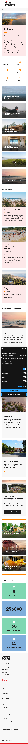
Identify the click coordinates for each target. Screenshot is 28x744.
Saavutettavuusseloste (7, 740)
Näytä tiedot (21, 386)
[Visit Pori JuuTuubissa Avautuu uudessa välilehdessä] (6, 680)
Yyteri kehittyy (5, 731)
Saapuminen (5, 707)
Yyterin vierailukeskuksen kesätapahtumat (11, 288)
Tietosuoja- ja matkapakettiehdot (10, 710)
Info (3, 702)
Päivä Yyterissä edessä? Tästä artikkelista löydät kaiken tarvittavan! (12, 246)
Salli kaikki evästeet (14, 390)
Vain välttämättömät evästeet (14, 394)
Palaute (4, 688)
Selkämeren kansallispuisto (12, 511)
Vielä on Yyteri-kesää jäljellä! (12, 210)
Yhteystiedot (5, 693)
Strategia (4, 726)
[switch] (25, 373)
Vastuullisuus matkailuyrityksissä (10, 729)
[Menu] (25, 4)
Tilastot (4, 723)
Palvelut (4, 691)
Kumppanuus (5, 718)
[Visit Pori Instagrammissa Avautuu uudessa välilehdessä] (4, 680)
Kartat (4, 704)
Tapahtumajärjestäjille (7, 721)
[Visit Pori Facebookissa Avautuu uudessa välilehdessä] (2, 680)
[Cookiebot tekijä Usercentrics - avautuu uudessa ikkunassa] (21, 349)
